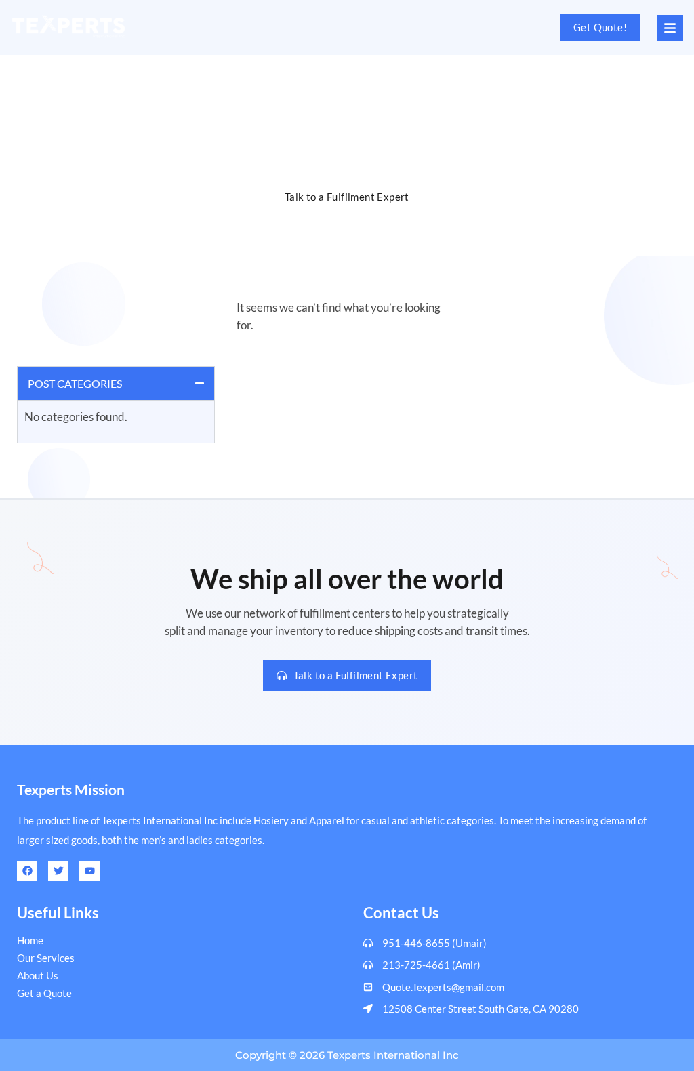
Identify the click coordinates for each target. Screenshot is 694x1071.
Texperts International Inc (393, 1055)
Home (280, 84)
